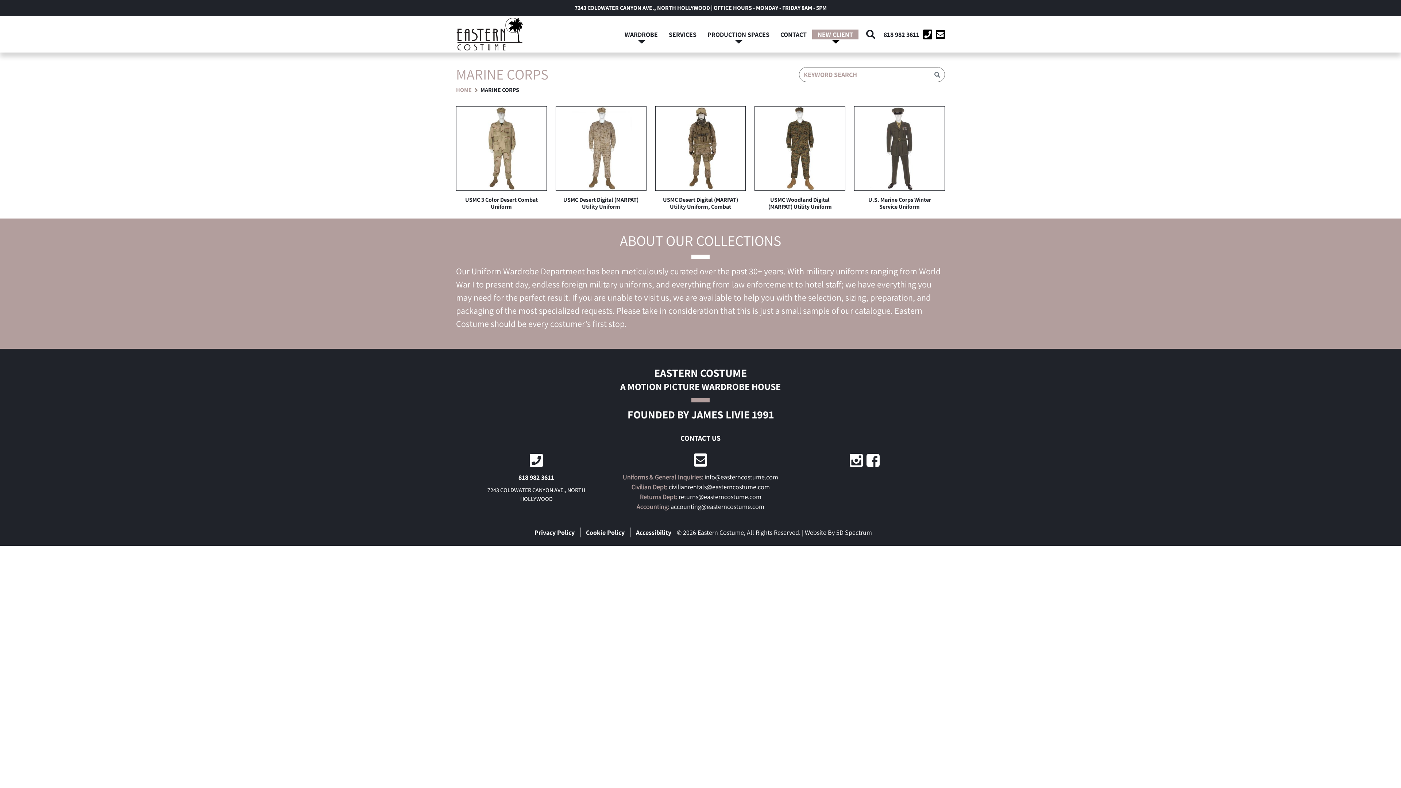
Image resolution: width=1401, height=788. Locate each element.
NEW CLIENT (835, 34)
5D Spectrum (854, 532)
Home (464, 90)
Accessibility (653, 532)
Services (682, 34)
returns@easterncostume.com (720, 496)
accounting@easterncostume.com (717, 506)
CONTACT (793, 34)
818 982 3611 (901, 34)
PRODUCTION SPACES (738, 34)
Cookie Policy (605, 532)
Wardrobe (641, 34)
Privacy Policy (554, 532)
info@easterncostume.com (741, 477)
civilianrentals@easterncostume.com (719, 487)
